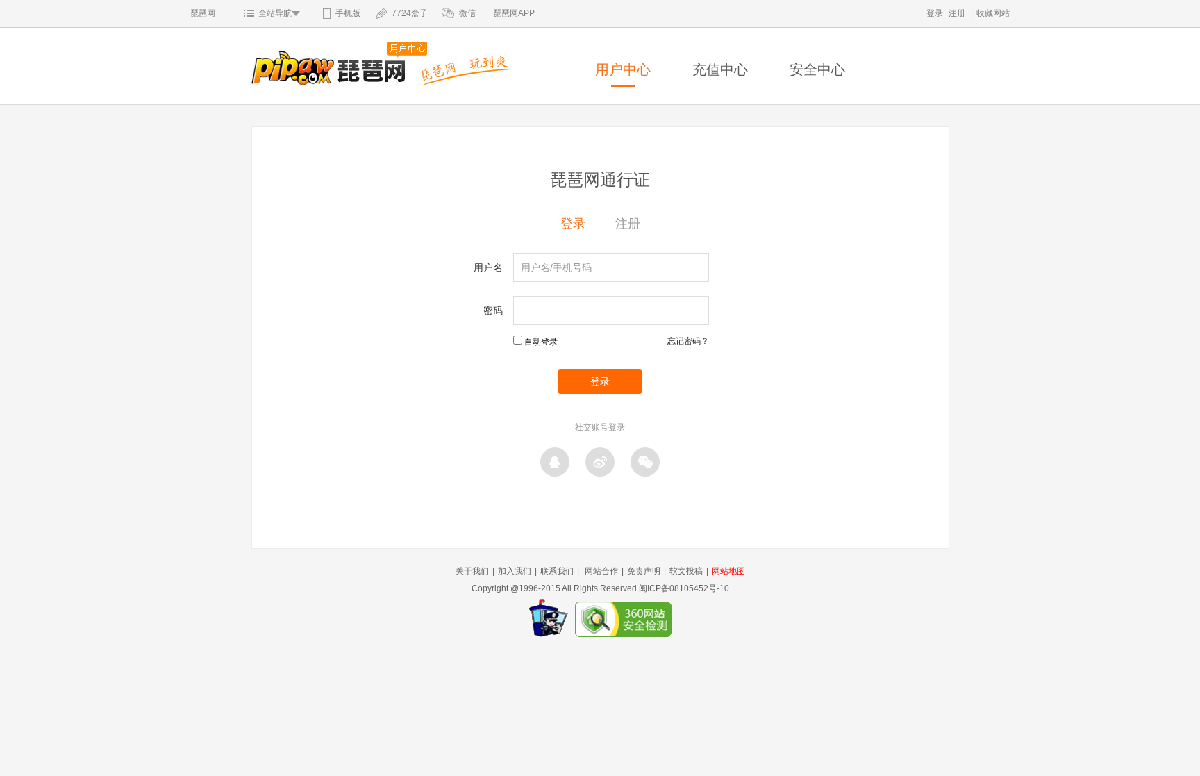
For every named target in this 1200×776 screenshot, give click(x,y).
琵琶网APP (514, 13)
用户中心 (623, 69)
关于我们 (472, 571)
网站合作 (601, 571)
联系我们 (557, 571)
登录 (934, 13)
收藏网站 (993, 13)
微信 (467, 13)
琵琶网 (202, 13)
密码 (493, 310)
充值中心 (720, 69)
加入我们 (514, 571)
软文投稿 (686, 571)
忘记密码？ (688, 341)
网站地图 (728, 571)
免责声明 (643, 571)
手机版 (347, 13)
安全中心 (817, 69)
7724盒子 (410, 13)
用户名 (488, 267)
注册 (957, 13)
